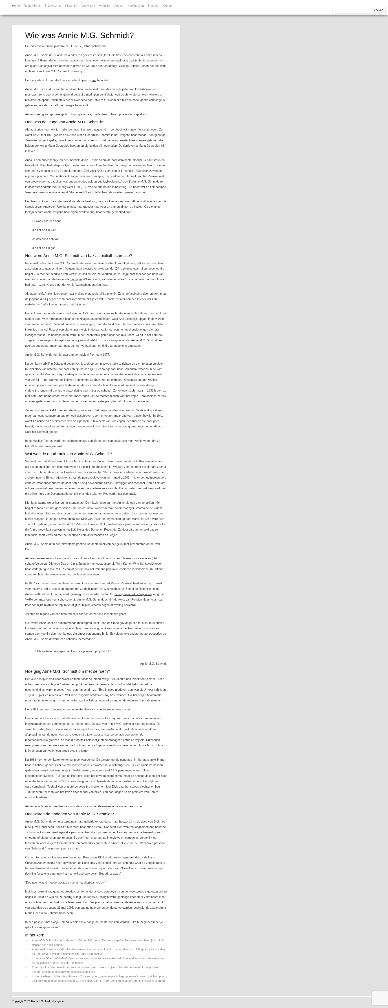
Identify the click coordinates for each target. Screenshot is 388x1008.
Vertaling (104, 5)
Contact (168, 5)
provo (65, 750)
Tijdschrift (71, 5)
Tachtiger (76, 279)
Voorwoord (88, 5)
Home (16, 5)
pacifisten (84, 374)
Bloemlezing (53, 5)
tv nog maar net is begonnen (133, 594)
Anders (118, 5)
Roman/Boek (32, 5)
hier (94, 80)
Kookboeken (136, 5)
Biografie (153, 5)
